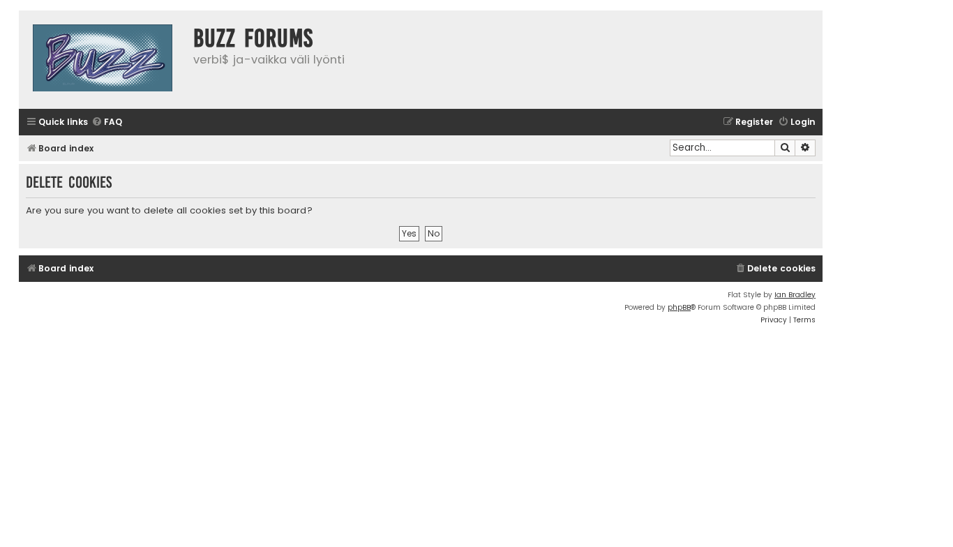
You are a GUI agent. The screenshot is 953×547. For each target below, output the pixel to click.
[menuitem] (106, 122)
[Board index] (102, 59)
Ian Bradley (795, 295)
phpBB (679, 307)
